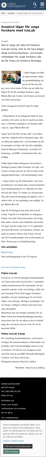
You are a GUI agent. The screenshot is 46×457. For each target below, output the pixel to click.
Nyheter (11, 13)
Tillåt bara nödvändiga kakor (17, 446)
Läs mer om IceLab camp (13, 267)
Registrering (7, 251)
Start (3, 13)
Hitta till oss (7, 395)
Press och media (9, 404)
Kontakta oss (7, 400)
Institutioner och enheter (13, 408)
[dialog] (23, 438)
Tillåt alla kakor (11, 451)
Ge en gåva (7, 412)
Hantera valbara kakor (13, 441)
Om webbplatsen (10, 417)
